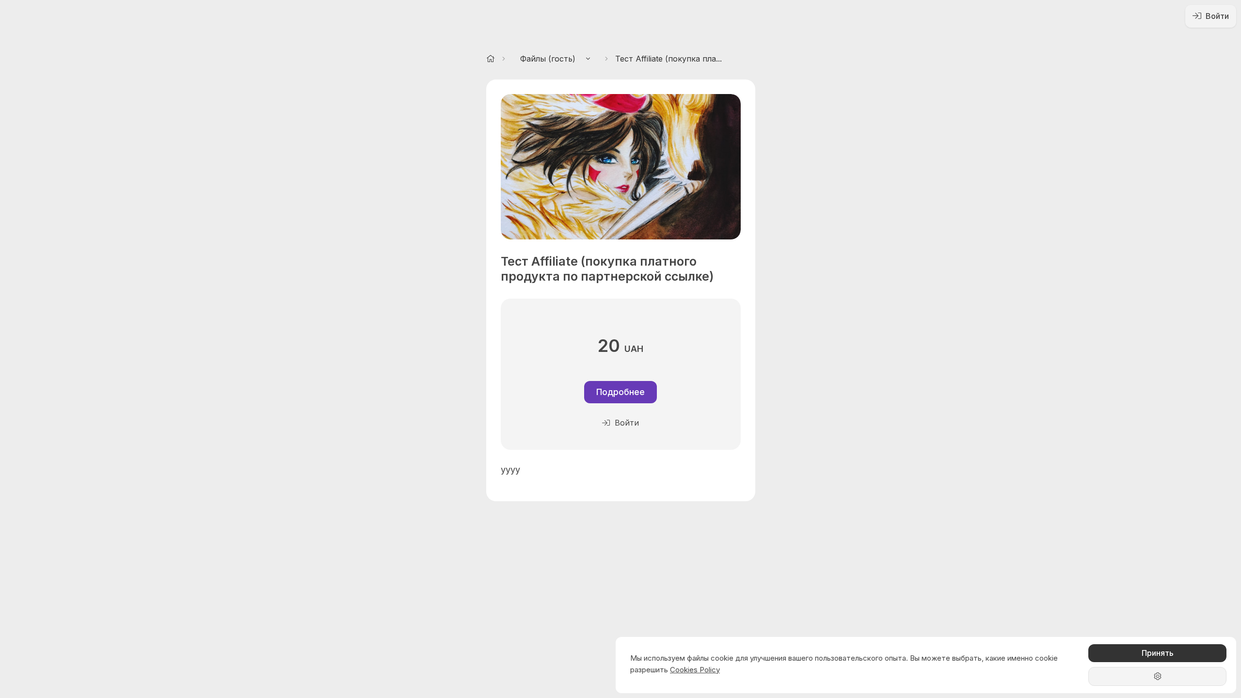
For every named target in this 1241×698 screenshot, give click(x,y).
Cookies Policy (695, 669)
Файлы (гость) (549, 58)
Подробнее (620, 392)
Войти (1216, 16)
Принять (1158, 653)
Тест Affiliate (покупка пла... (668, 58)
